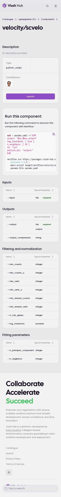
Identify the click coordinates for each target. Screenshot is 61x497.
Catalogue (7, 19)
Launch (30, 96)
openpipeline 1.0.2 (27, 19)
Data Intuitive (13, 430)
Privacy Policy (13, 458)
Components (47, 19)
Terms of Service (15, 464)
